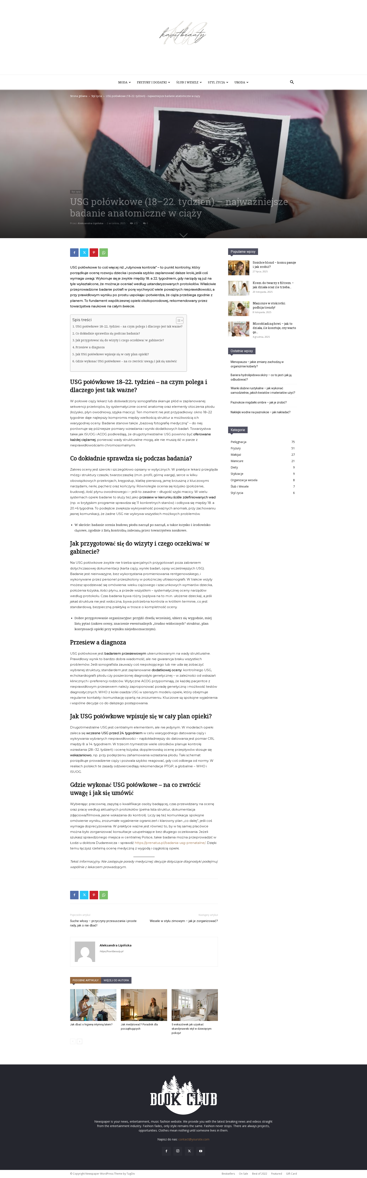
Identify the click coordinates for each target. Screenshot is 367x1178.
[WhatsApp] (103, 252)
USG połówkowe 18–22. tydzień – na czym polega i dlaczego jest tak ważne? (129, 326)
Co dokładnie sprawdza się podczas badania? (108, 333)
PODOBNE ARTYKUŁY (86, 980)
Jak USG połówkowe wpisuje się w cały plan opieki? (112, 354)
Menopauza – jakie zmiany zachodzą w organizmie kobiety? (257, 364)
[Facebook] (74, 252)
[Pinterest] (94, 252)
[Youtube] (200, 1151)
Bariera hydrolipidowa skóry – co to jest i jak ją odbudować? (261, 377)
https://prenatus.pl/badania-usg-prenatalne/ (169, 843)
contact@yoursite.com (193, 1139)
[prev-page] (72, 1041)
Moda (122, 82)
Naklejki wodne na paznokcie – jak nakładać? (261, 412)
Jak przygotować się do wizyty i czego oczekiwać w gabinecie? (120, 340)
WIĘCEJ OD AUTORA (116, 980)
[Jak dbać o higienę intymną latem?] (93, 1005)
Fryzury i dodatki (152, 82)
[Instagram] (178, 1151)
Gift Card (291, 1173)
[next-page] (79, 1041)
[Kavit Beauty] (183, 37)
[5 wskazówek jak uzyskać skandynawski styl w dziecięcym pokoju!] (195, 1005)
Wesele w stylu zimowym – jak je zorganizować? (184, 921)
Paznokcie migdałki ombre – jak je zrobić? (259, 402)
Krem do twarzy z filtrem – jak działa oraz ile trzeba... (273, 285)
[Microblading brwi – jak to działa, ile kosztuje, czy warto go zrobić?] (238, 329)
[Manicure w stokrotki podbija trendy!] (238, 308)
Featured (276, 1173)
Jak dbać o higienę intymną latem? (91, 1024)
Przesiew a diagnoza (90, 347)
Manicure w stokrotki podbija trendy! (269, 305)
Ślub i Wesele (187, 82)
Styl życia (216, 82)
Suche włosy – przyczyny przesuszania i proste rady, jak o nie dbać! (103, 923)
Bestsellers (228, 1173)
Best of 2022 (259, 1173)
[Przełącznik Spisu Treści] (177, 320)
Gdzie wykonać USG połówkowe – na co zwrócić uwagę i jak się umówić (126, 361)
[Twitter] (84, 252)
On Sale (243, 1173)
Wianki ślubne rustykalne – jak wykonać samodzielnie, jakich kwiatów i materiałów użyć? (263, 390)
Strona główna (78, 96)
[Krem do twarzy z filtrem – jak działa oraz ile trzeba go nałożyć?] (238, 288)
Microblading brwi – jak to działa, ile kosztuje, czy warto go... (274, 328)
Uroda (239, 82)
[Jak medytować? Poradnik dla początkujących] (144, 1005)
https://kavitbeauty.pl (111, 951)
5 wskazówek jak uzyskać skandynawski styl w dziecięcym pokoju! (192, 1029)
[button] (292, 83)
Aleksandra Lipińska (90, 223)
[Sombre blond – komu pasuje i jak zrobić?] (238, 267)
